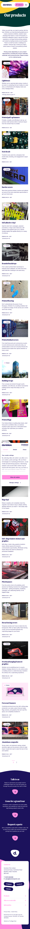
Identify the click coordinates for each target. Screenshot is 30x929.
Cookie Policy (14, 911)
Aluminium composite (10, 742)
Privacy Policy (7, 911)
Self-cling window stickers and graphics (13, 540)
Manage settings (14, 482)
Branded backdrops (9, 263)
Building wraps (7, 381)
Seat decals (6, 152)
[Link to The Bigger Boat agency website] (17, 921)
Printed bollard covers (10, 340)
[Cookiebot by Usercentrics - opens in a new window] (21, 445)
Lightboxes (6, 80)
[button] (15, 791)
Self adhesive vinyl (9, 223)
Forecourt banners (9, 703)
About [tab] (24, 449)
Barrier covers (7, 187)
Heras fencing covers (9, 623)
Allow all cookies (15, 477)
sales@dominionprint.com (12, 879)
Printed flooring (8, 301)
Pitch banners (7, 582)
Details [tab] (15, 449)
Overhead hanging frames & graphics (12, 663)
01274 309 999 (9, 877)
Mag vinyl (5, 500)
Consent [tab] (5, 449)
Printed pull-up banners (11, 117)
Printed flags (6, 420)
